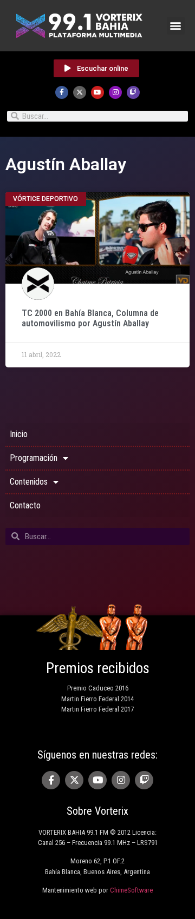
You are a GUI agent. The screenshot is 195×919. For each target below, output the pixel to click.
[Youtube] (97, 92)
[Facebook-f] (61, 92)
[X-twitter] (79, 92)
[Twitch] (133, 92)
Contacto (25, 505)
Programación (33, 458)
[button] (176, 26)
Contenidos (29, 482)
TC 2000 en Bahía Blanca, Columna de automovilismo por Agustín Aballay (90, 318)
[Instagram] (115, 92)
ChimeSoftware (131, 890)
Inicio (19, 434)
